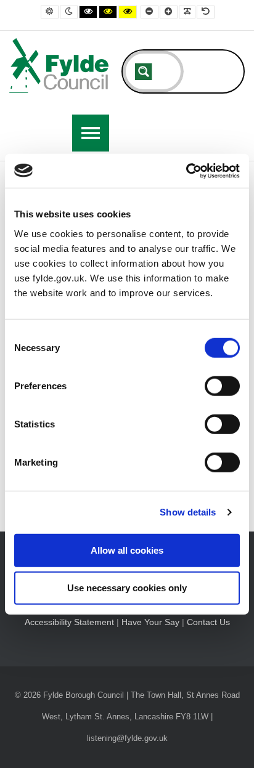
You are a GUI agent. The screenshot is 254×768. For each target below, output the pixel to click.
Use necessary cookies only (127, 588)
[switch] (222, 385)
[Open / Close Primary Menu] (90, 133)
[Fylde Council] (59, 65)
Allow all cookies (127, 549)
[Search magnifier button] (143, 71)
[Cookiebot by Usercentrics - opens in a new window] (186, 171)
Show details (188, 512)
